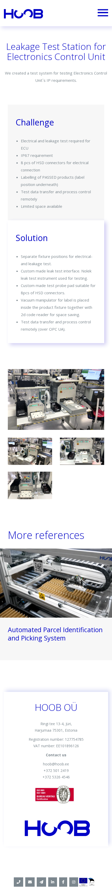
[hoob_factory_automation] (73, 882)
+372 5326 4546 (56, 777)
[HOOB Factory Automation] (52, 882)
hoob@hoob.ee (56, 764)
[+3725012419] (18, 882)
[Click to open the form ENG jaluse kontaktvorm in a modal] (41, 882)
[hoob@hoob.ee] (30, 882)
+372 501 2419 (56, 770)
